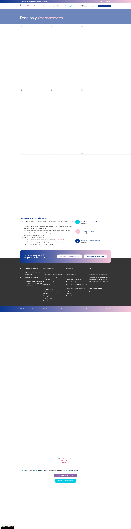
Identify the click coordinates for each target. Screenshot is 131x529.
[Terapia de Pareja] (77, 282)
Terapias (59, 6)
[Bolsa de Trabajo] (54, 299)
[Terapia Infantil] (77, 277)
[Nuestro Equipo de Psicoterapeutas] (54, 275)
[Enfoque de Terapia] (54, 290)
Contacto (94, 6)
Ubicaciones (85, 6)
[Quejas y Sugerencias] (54, 296)
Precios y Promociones (72, 6)
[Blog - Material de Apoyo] (54, 277)
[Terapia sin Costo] (77, 296)
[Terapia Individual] (77, 275)
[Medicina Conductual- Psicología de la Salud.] (77, 286)
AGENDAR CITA (104, 6)
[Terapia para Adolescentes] (77, 280)
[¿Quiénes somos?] (54, 272)
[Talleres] (77, 294)
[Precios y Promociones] (54, 282)
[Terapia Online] (77, 272)
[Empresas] (77, 291)
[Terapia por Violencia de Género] (77, 289)
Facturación (59, 239)
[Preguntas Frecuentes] (54, 287)
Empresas (75, 470)
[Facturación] (54, 285)
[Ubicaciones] (54, 280)
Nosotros (51, 6)
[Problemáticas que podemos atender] (54, 293)
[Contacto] (54, 301)
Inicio (45, 6)
